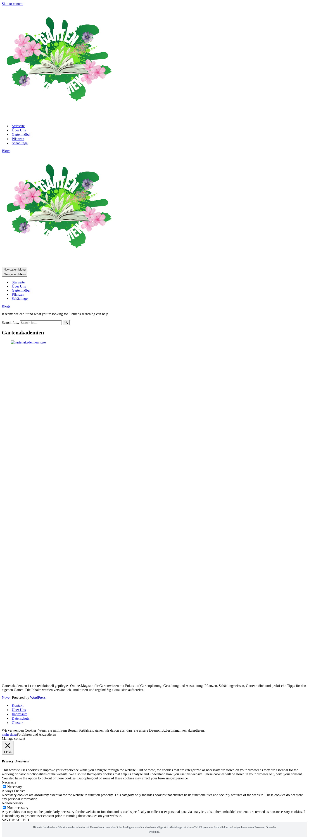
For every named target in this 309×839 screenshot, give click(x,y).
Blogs (6, 151)
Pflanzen (18, 139)
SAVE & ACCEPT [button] (16, 820)
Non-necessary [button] (12, 803)
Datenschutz (20, 718)
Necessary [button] (9, 782)
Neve (6, 697)
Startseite (18, 126)
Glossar (17, 723)
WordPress (37, 697)
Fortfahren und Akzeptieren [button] (36, 734)
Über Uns (19, 130)
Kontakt (17, 705)
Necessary (14, 787)
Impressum (19, 714)
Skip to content (12, 4)
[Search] (66, 322)
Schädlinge (20, 143)
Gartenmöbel (21, 134)
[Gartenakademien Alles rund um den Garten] (58, 118)
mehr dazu (9, 734)
